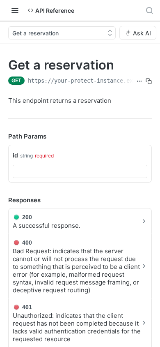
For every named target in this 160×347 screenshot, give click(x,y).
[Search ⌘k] (149, 10)
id (15, 155)
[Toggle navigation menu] (14, 10)
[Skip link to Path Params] (2, 136)
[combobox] (80, 171)
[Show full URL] (139, 81)
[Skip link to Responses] (2, 200)
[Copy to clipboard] (149, 81)
